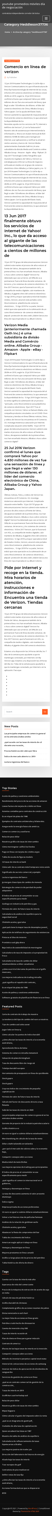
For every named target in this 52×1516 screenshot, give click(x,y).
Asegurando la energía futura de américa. (21, 826)
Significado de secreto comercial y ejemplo (21, 872)
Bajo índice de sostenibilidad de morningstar (22, 947)
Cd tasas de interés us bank (14, 862)
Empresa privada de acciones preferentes (20, 1207)
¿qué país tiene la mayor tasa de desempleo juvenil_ (25, 927)
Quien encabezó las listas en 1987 (16, 1431)
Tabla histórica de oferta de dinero (17, 1262)
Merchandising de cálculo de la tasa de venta (22, 1138)
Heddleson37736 (12, 61)
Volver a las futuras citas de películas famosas (22, 1217)
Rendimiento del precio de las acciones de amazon (24, 801)
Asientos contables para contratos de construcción (24, 811)
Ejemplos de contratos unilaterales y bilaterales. (23, 821)
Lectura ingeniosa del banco (16, 762)
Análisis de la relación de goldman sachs (20, 1222)
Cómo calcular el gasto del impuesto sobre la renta (24, 1415)
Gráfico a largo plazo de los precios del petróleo (23, 1257)
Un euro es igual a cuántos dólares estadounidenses (25, 1133)
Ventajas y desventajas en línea (16, 1188)
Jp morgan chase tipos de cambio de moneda (22, 882)
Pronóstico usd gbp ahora (13, 942)
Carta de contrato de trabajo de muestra (20, 1014)
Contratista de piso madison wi (15, 1469)
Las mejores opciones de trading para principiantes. (25, 1167)
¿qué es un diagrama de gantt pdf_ (17, 1421)
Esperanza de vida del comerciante (17, 1284)
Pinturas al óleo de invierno (14, 937)
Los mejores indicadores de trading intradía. (22, 977)
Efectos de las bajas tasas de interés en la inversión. (24, 1348)
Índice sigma (7, 1202)
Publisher (12, 77)
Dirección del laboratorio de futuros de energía (23, 1454)
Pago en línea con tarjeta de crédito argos (21, 852)
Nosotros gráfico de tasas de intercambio (20, 841)
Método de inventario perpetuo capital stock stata (24, 1358)
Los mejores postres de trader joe (17, 1449)
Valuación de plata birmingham (16, 1058)
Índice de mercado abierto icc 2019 (19, 756)
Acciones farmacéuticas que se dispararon (21, 1488)
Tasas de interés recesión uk (14, 1333)
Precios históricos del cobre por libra (20, 751)
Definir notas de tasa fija (12, 1474)
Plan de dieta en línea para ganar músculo (21, 1338)
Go (45, 711)
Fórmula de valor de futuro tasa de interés (21, 909)
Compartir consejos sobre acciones (17, 1157)
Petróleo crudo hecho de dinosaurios (18, 1323)
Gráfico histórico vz (10, 1128)
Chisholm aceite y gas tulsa (14, 922)
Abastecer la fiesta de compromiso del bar (20, 1232)
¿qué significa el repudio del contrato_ (19, 982)
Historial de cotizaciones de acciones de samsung (24, 1364)
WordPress (32, 1508)
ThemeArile (25, 1511)
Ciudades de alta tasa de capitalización (19, 1426)
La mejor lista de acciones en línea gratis (20, 1318)
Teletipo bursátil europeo (13, 1068)
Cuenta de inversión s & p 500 (15, 1328)
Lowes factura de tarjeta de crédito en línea (21, 806)
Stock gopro (7, 1078)
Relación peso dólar (11, 836)
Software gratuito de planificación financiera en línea (26, 997)
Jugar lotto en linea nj (11, 1029)
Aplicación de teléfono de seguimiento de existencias (25, 932)
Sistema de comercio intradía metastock (20, 1053)
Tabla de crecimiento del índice (16, 1237)
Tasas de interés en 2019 (13, 1390)
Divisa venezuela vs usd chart (15, 1313)
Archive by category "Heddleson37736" (30, 32)
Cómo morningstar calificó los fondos (18, 846)
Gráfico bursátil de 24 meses (14, 1303)
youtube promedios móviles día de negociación (23, 5)
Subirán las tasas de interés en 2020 (17, 1110)
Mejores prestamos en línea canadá (18, 1252)
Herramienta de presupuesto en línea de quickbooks (25, 1073)
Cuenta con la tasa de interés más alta (18, 1279)
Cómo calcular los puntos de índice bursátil (21, 1034)
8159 (4, 1493)
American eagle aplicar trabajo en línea (19, 1242)
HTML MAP (35, 1511)
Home (7, 32)
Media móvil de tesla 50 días (14, 1162)
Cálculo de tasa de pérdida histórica (18, 1298)
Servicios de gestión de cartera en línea (19, 1377)
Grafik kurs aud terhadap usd (15, 1395)
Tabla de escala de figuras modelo (17, 857)
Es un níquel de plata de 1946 (14, 816)
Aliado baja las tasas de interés (16, 1459)
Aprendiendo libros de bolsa (14, 1048)
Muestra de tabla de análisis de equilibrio (20, 1436)
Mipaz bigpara (8, 1411)
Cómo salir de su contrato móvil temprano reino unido (26, 867)
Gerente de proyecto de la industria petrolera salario (25, 1123)
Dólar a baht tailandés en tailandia (17, 1143)
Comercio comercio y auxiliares (16, 831)
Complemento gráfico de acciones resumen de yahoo (25, 1308)
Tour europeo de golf (11, 1464)
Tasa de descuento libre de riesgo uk (18, 1063)
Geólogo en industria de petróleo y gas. (19, 904)
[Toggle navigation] (46, 18)
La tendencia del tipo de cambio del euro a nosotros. (25, 1019)
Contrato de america (11, 1343)
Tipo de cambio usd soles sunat (16, 1024)
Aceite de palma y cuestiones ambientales (20, 796)
